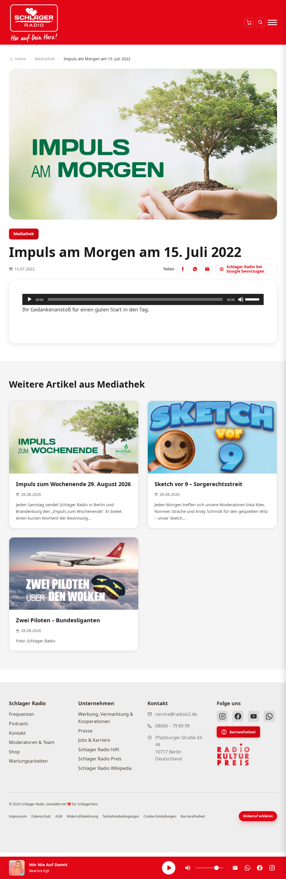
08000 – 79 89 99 (172, 726)
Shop (14, 752)
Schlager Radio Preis (99, 759)
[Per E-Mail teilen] (207, 269)
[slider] (253, 299)
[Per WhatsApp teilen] (195, 269)
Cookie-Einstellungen (160, 816)
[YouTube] (253, 716)
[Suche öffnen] (260, 22)
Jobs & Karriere (94, 740)
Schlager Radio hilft (98, 749)
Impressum (18, 816)
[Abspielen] (168, 868)
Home (20, 58)
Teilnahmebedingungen (121, 816)
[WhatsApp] (269, 716)
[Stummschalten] (241, 299)
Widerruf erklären (258, 816)
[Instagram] (222, 716)
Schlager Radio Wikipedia (105, 768)
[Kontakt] (235, 868)
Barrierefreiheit (243, 732)
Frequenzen (21, 714)
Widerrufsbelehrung (82, 816)
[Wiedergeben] (29, 299)
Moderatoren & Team (31, 742)
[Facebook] (238, 716)
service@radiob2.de (176, 714)
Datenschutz (41, 816)
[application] (143, 299)
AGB (58, 816)
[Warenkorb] (249, 22)
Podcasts (18, 724)
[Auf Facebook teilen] (183, 269)
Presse (85, 731)
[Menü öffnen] (272, 22)
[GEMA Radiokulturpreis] (233, 754)
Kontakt (17, 733)
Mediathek (45, 58)
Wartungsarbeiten (28, 761)
